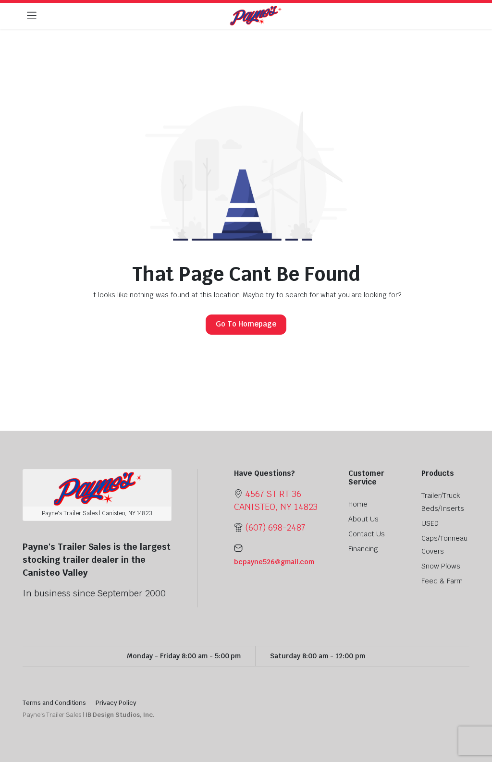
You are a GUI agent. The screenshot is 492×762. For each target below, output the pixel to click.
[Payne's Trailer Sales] (255, 16)
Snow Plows (440, 566)
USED (430, 523)
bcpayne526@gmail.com (274, 561)
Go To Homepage (246, 323)
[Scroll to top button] (476, 718)
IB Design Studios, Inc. (120, 715)
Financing (363, 548)
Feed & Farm (442, 581)
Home (358, 504)
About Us (363, 519)
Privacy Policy (116, 703)
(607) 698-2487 (275, 527)
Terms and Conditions (54, 703)
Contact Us (366, 534)
